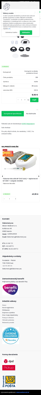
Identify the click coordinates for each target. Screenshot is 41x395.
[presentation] (2, 176)
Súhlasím (26, 32)
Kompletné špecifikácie (12, 114)
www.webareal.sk (22, 392)
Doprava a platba (8, 313)
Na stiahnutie (31, 114)
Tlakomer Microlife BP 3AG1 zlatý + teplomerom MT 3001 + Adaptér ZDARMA (20, 180)
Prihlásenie (6, 310)
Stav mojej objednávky (10, 315)
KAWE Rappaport (28, 124)
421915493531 (12, 234)
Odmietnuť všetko (11, 32)
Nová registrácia (8, 308)
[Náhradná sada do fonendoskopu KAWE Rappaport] (20, 46)
